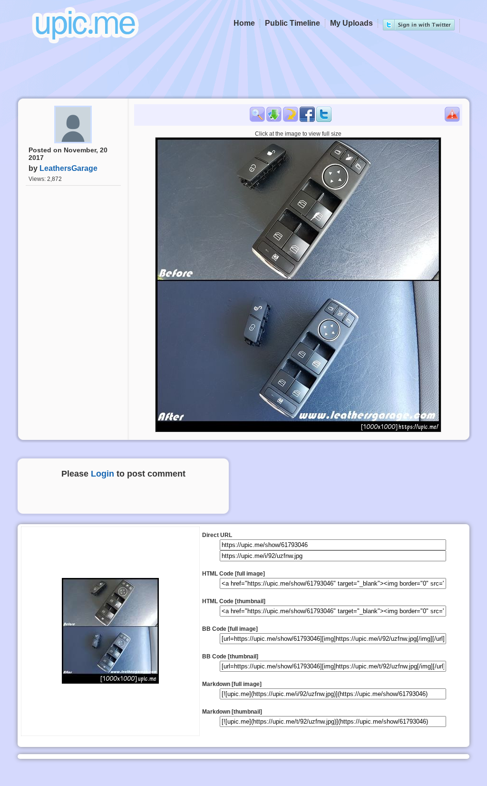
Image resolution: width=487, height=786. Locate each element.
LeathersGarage (68, 168)
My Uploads (351, 23)
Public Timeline (292, 23)
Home (244, 23)
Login (102, 473)
